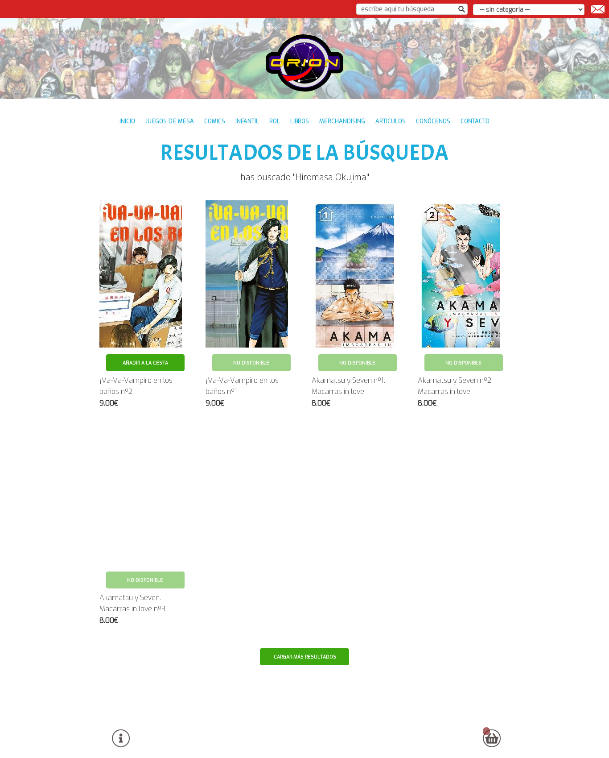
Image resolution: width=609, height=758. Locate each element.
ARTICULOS (390, 121)
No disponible (251, 363)
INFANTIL (247, 121)
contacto (475, 121)
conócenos (433, 121)
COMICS (214, 121)
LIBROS (299, 121)
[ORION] (304, 63)
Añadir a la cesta (145, 363)
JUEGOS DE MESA (169, 121)
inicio (127, 121)
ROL (274, 121)
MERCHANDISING (342, 121)
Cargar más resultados (305, 657)
